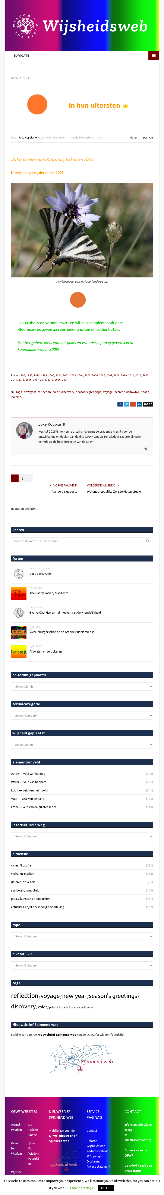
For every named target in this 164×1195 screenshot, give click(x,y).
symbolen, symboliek (25, 890)
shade (145, 392)
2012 (138, 375)
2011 (131, 375)
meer (148, 404)
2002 (66, 375)
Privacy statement (98, 1166)
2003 (73, 375)
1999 (44, 375)
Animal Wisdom (16, 1127)
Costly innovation (41, 573)
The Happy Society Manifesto (48, 593)
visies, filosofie (21, 865)
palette (16, 397)
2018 (43, 379)
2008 (109, 375)
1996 (22, 375)
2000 (51, 375)
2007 (102, 375)
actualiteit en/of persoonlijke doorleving (37, 907)
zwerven (148, 137)
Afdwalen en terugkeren (45, 651)
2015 (21, 379)
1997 (29, 375)
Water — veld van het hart (28, 782)
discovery (67, 392)
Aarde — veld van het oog (28, 773)
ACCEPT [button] (106, 1187)
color (56, 392)
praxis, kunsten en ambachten (31, 898)
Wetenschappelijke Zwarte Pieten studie (114, 491)
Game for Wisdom (16, 1148)
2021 (65, 379)
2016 (29, 379)
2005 (88, 375)
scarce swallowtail (127, 392)
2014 (14, 379)
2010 (124, 375)
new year (30, 392)
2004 (80, 375)
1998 (37, 375)
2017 (36, 379)
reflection (44, 392)
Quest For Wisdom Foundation (33, 1154)
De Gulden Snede (33, 1130)
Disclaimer (94, 1161)
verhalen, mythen (22, 873)
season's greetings (88, 392)
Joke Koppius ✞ (28, 137)
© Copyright (95, 1156)
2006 (95, 375)
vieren (134, 137)
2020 (58, 379)
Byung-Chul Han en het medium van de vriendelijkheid (65, 612)
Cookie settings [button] (81, 1188)
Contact (92, 1130)
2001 (59, 375)
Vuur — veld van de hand (27, 798)
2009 (117, 375)
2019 (50, 379)
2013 (146, 375)
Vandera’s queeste (64, 491)
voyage (108, 392)
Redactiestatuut (97, 1151)
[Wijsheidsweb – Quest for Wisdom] (82, 27)
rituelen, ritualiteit (23, 882)
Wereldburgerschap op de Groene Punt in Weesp (62, 632)
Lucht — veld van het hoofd (29, 790)
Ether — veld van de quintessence (34, 807)
